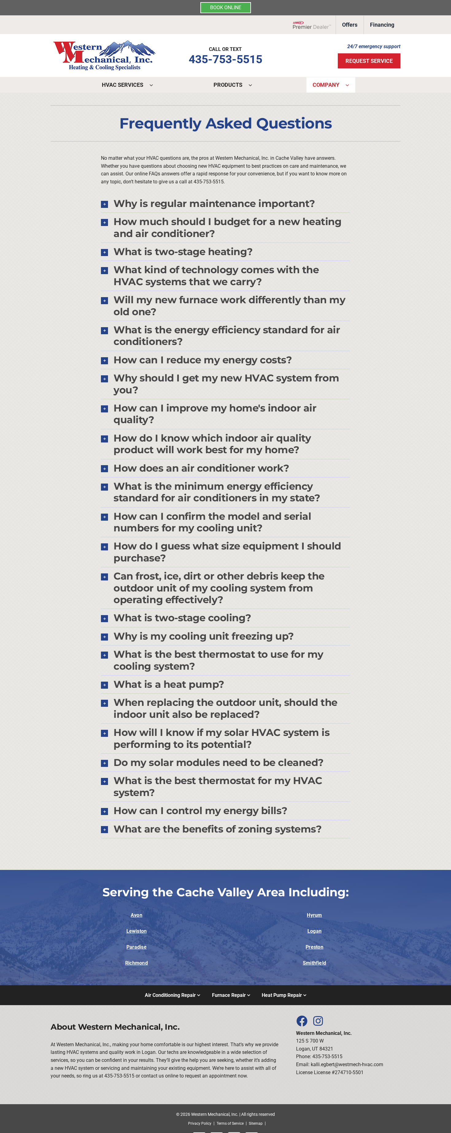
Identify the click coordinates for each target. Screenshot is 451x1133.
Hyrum (314, 915)
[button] (225, 203)
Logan (314, 931)
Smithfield (314, 963)
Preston (314, 947)
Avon (136, 915)
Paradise (136, 947)
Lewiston (136, 931)
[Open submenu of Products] (253, 85)
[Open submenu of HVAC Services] (154, 85)
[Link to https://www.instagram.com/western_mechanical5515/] (318, 1020)
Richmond (136, 963)
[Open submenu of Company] (350, 85)
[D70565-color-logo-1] (104, 42)
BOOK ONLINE (225, 7)
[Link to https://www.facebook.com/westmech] (301, 1020)
